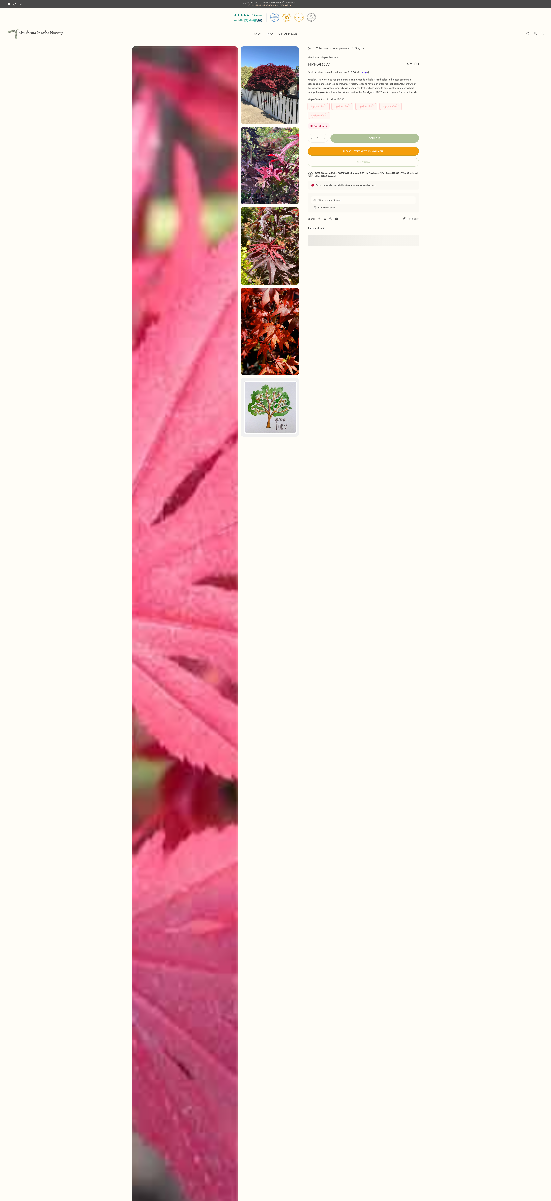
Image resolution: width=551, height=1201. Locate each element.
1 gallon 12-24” (318, 106)
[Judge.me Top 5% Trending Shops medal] (311, 17)
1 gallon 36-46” (366, 106)
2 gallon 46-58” (319, 115)
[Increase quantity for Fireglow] (324, 138)
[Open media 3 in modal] (270, 165)
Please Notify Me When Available (363, 151)
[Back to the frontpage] (309, 48)
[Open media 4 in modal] (270, 246)
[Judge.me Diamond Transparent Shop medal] (274, 17)
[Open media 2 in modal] (270, 85)
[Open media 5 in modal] (270, 331)
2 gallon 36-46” (390, 106)
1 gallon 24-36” (342, 106)
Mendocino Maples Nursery (323, 57)
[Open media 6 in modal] (270, 407)
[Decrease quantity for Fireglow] (311, 138)
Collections (322, 48)
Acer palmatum (341, 48)
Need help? (413, 218)
